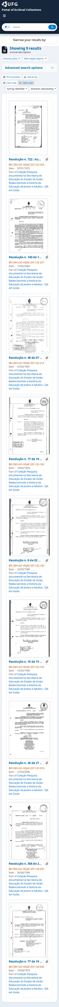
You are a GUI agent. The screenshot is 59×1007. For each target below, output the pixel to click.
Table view (27, 82)
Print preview (13, 76)
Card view (11, 82)
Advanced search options (24, 68)
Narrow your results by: (29, 40)
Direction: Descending (42, 88)
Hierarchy (32, 76)
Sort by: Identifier (16, 88)
